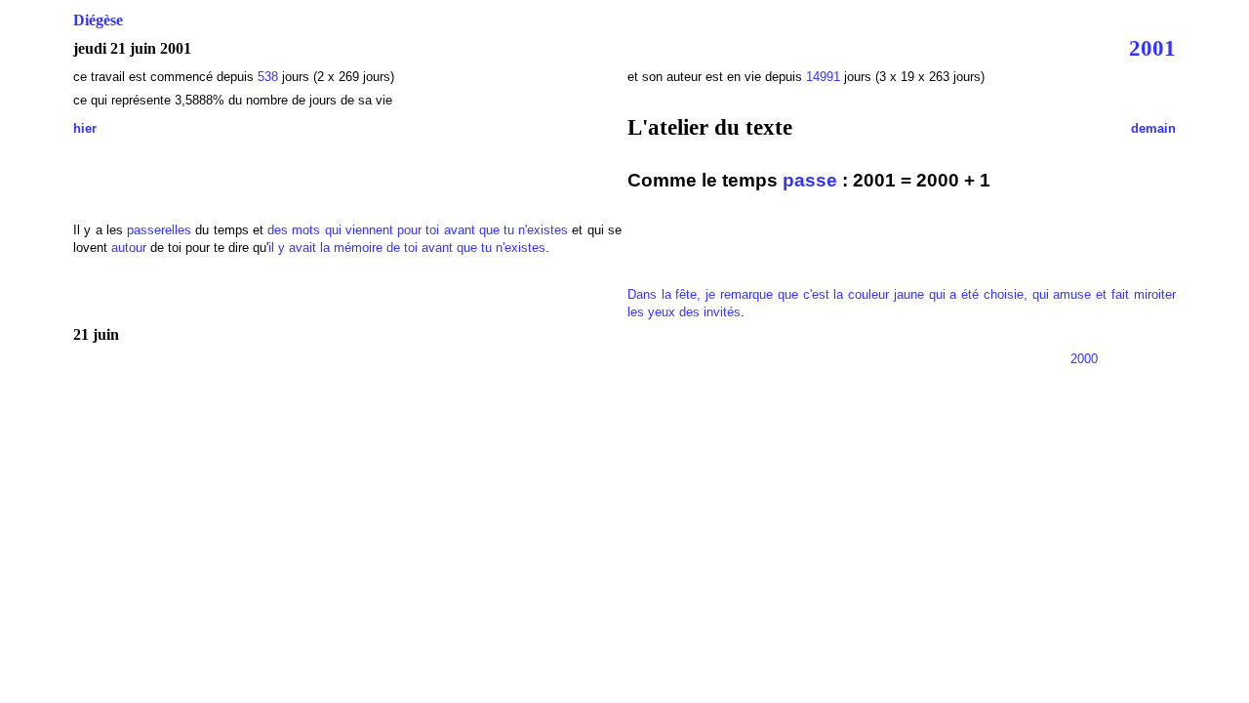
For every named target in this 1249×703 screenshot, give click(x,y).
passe (810, 180)
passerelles (159, 230)
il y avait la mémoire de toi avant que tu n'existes (406, 247)
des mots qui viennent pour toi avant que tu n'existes (417, 230)
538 (268, 76)
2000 (1084, 359)
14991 (823, 76)
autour (128, 247)
